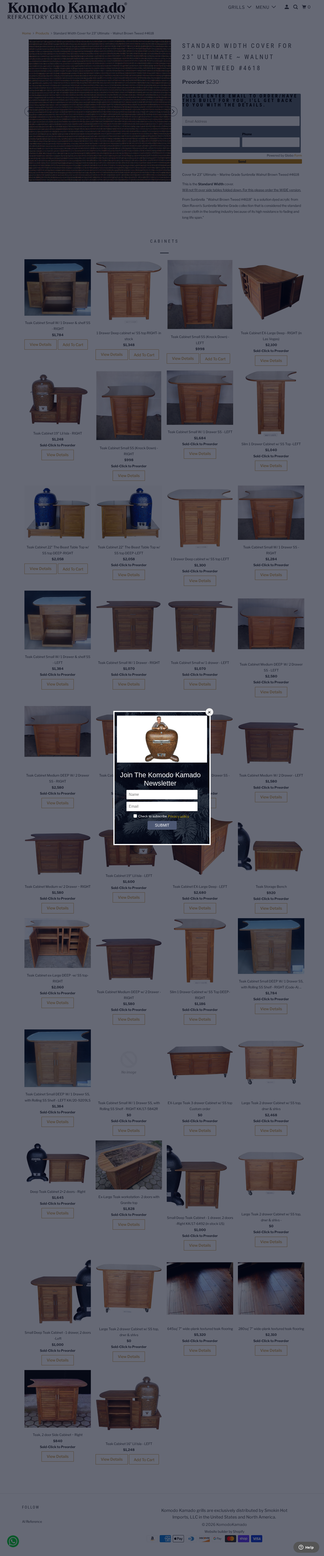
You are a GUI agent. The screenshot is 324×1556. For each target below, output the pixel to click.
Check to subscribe (152, 816)
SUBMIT (162, 825)
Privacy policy (178, 816)
